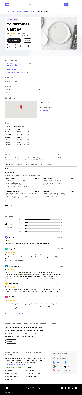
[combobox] (48, 4)
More (48, 164)
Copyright (28, 388)
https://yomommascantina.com (16, 72)
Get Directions (43, 110)
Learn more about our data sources (16, 364)
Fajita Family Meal (11, 178)
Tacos (42, 164)
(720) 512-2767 (12, 69)
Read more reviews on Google (14, 314)
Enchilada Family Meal (12, 191)
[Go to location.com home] (12, 4)
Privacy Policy (36, 388)
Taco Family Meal (47, 178)
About (23, 388)
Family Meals (10, 164)
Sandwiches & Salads (32, 164)
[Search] (66, 4)
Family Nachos (46, 191)
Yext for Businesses (15, 388)
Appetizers (20, 164)
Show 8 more (11, 341)
